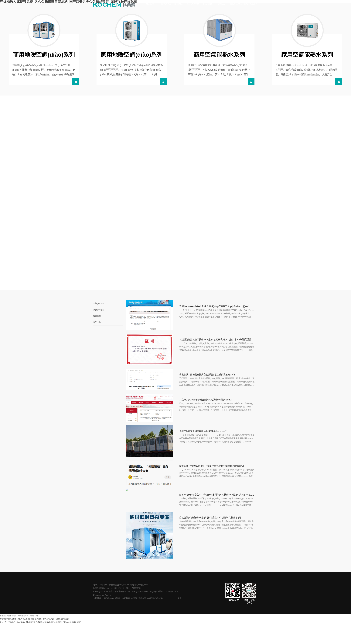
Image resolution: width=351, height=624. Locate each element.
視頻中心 (16, 221)
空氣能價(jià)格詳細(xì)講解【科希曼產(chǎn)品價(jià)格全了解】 (210, 517)
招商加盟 (207, 4)
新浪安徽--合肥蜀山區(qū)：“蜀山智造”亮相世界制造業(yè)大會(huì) (211, 466)
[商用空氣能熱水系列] (219, 30)
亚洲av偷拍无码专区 (27, 622)
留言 (278, 221)
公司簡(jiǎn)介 (164, 4)
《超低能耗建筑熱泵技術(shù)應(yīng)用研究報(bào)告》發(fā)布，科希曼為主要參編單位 (216, 340)
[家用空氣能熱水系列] (307, 30)
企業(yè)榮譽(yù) (60, 221)
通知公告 (97, 322)
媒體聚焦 (97, 316)
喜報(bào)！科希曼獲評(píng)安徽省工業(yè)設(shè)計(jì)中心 (214, 306)
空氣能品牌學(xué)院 (238, 221)
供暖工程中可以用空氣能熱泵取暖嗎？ (203, 431)
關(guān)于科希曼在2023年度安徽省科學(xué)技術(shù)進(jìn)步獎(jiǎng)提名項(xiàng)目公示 (216, 495)
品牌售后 (232, 200)
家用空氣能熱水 (108, 201)
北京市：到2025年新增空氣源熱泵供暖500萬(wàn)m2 (205, 400)
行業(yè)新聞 (98, 310)
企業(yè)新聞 (98, 303)
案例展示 (221, 4)
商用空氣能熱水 (108, 221)
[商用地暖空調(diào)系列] (44, 30)
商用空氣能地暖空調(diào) (152, 221)
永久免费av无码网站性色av (10, 622)
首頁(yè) (150, 4)
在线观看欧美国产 (74, 622)
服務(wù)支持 (236, 4)
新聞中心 (178, 4)
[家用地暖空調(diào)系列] (131, 30)
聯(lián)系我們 (250, 4)
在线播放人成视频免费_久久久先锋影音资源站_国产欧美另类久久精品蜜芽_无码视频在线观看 (34, 619)
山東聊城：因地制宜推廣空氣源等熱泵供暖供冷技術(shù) (207, 374)
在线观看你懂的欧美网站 (45, 622)
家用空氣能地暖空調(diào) (152, 201)
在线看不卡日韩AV (61, 622)
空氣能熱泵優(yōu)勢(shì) (24, 242)
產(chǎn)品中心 (193, 6)
